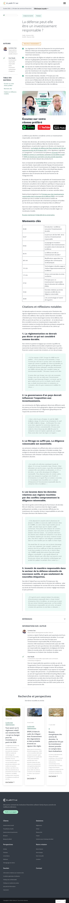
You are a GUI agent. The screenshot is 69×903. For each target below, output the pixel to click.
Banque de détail (7, 839)
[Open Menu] (64, 3)
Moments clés (8, 88)
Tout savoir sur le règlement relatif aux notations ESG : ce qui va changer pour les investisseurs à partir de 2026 (12, 735)
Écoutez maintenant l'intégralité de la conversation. (38, 215)
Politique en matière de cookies (11, 883)
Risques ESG (39, 832)
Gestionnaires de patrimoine (10, 832)
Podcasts (38, 16)
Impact (38, 835)
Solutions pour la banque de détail (44, 839)
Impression (6, 890)
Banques (5, 835)
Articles (5, 849)
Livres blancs (6, 856)
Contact (39, 868)
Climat (37, 829)
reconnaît (55, 152)
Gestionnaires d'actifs (8, 825)
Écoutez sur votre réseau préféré (9, 84)
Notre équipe (39, 852)
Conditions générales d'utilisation (11, 876)
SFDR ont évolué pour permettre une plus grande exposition (43, 157)
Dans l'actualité (40, 856)
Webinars (5, 859)
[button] (44, 619)
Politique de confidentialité (10, 879)
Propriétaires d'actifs (8, 829)
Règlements (39, 825)
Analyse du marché (28, 16)
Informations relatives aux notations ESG (13, 873)
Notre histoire (39, 849)
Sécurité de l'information (9, 886)
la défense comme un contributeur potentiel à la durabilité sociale (43, 155)
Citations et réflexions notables (10, 93)
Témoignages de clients (9, 862)
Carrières (38, 859)
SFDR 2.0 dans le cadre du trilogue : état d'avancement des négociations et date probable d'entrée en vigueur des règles (34, 738)
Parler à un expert (10, 812)
